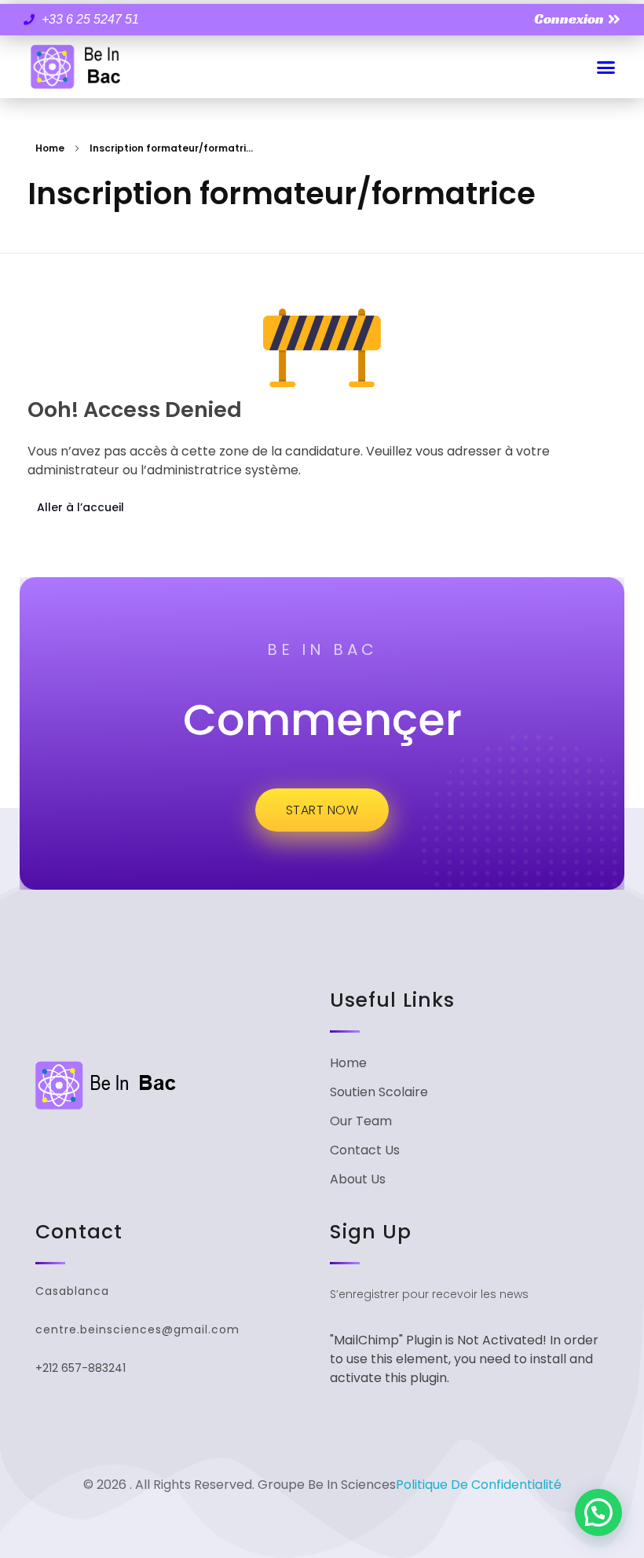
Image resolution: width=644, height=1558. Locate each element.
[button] (606, 67)
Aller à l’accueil (80, 507)
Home (49, 148)
